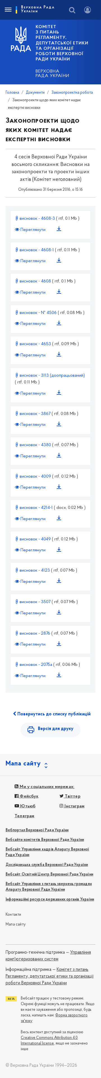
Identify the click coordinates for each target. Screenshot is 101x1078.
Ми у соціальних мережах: (46, 787)
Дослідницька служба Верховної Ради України (47, 865)
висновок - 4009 (35, 476)
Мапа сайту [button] (23, 763)
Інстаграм (73, 806)
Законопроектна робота (72, 93)
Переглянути (33, 230)
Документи (35, 93)
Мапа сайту (16, 924)
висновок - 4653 (35, 344)
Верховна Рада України (52, 73)
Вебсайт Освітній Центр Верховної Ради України (49, 874)
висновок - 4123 (35, 570)
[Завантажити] (60, 229)
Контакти (13, 915)
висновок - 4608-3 (37, 218)
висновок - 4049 (35, 539)
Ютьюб (27, 806)
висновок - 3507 (35, 602)
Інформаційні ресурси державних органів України (50, 899)
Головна (12, 93)
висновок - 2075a (36, 664)
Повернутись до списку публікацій (53, 714)
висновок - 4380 (35, 445)
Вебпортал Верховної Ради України (37, 830)
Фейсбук (28, 796)
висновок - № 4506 (38, 313)
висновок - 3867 (35, 414)
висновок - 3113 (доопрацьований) (52, 375)
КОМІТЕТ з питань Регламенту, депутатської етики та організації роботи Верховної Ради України (62, 43)
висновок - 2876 (35, 633)
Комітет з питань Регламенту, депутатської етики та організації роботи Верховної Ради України (49, 976)
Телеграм (25, 816)
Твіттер (72, 796)
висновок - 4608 (35, 281)
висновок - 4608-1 (37, 250)
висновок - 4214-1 (36, 508)
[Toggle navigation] (8, 10)
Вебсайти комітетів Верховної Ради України (45, 840)
